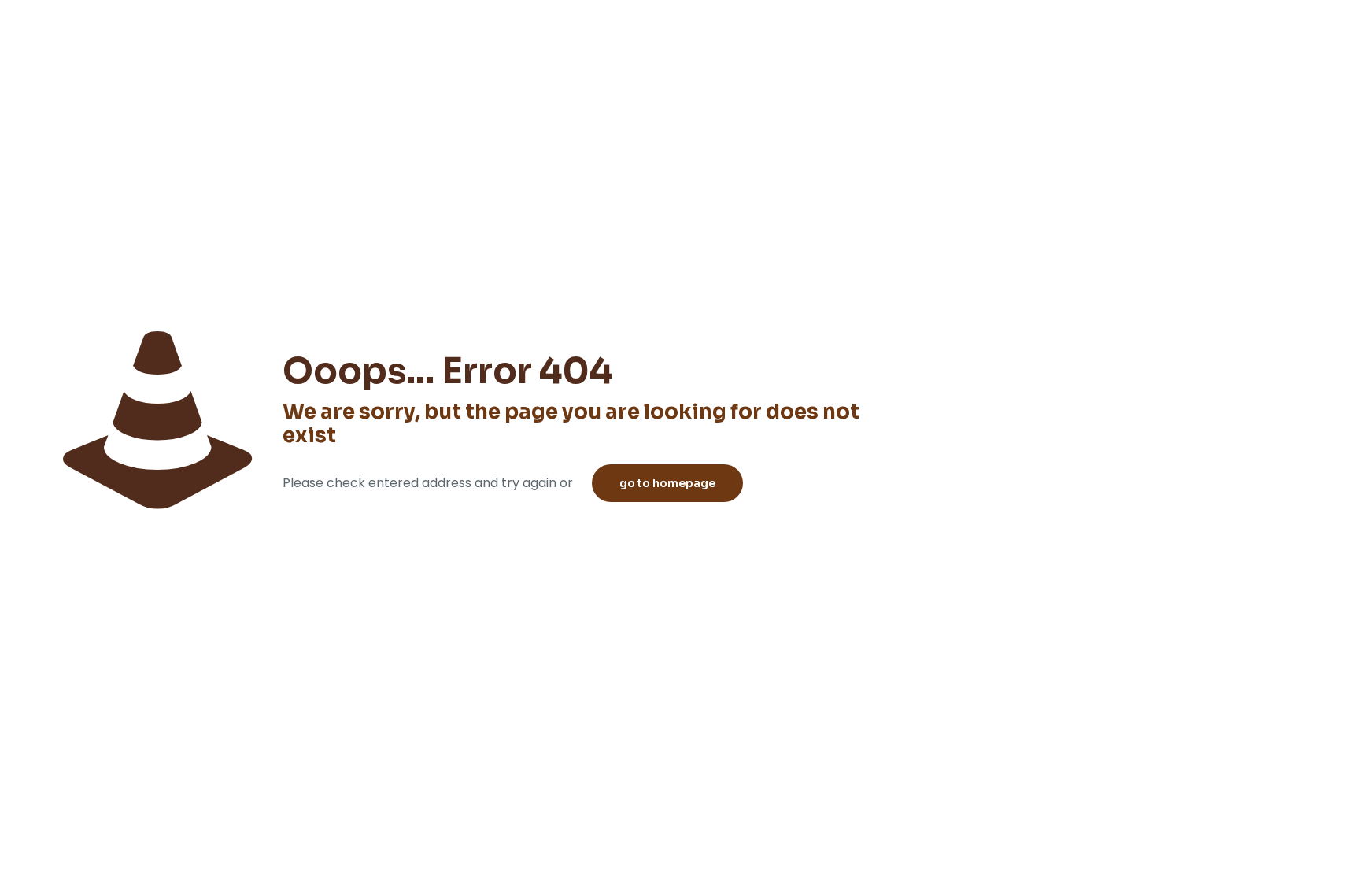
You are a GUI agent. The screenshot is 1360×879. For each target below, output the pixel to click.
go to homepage (667, 483)
